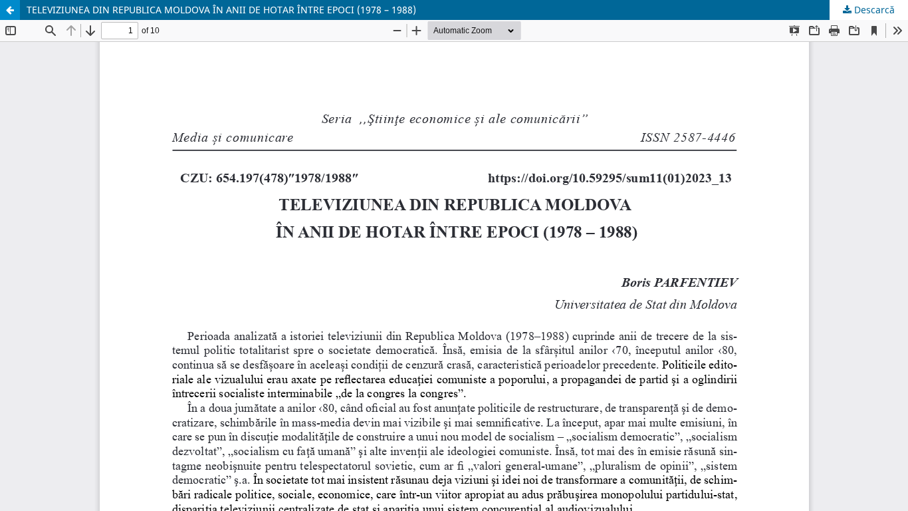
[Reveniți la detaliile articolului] (10, 10)
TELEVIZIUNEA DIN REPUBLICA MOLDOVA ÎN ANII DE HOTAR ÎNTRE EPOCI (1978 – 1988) (221, 9)
